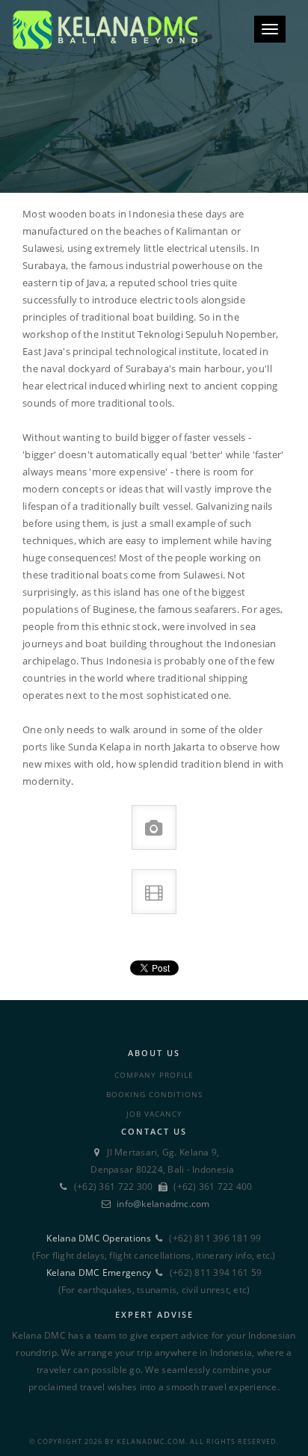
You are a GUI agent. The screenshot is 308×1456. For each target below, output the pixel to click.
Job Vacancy (154, 1113)
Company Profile (154, 1075)
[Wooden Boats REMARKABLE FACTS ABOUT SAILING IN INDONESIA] (154, 96)
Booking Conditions (154, 1094)
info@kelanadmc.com (163, 1203)
